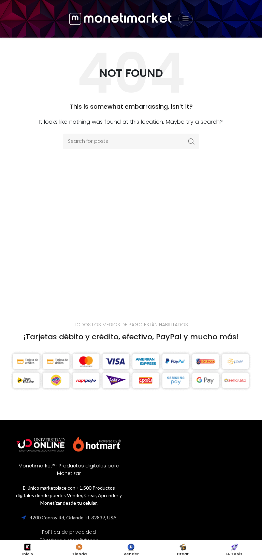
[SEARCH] (191, 141)
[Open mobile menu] (185, 19)
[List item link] (69, 532)
